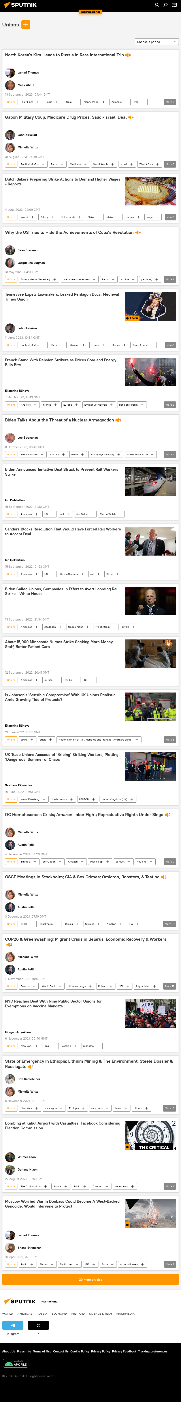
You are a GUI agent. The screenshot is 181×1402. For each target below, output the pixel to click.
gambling (146, 279)
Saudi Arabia (100, 164)
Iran (136, 101)
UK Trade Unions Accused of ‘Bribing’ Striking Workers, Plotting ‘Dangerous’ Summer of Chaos (62, 757)
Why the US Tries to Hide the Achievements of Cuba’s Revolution (69, 232)
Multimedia (125, 1313)
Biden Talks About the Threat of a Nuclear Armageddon (59, 420)
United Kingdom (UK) (114, 799)
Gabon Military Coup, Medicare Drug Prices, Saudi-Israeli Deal (66, 117)
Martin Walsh (108, 514)
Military (78, 1313)
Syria (105, 1264)
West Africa (146, 164)
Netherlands (68, 217)
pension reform (128, 404)
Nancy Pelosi (91, 101)
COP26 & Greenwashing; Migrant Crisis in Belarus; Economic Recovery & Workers (85, 939)
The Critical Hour (31, 1186)
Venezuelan (121, 1186)
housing (142, 861)
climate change (77, 986)
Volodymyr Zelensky (102, 454)
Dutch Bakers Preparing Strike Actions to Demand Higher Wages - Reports (62, 182)
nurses (48, 680)
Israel (124, 164)
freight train (103, 626)
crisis (43, 739)
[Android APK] (16, 1364)
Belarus (25, 986)
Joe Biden (82, 514)
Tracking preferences (153, 1351)
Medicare (75, 164)
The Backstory (29, 454)
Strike (68, 101)
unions (130, 217)
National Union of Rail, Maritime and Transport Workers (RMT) (95, 739)
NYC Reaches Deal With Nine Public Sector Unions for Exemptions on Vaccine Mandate (53, 1004)
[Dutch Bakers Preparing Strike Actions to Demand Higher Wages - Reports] (150, 191)
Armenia (116, 101)
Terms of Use (42, 1351)
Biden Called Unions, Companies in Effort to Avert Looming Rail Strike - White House (62, 591)
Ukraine (74, 345)
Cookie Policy (79, 1351)
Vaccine (66, 1045)
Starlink (54, 454)
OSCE (24, 923)
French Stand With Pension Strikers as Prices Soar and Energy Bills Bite (60, 362)
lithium (138, 1108)
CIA (131, 923)
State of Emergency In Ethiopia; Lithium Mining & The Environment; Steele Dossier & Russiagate (89, 1063)
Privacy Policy (100, 1351)
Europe (67, 404)
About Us (8, 1351)
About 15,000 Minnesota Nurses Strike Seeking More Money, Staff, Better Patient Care (59, 644)
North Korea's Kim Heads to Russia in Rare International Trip (64, 54)
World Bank (49, 986)
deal (47, 1045)
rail (62, 514)
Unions (10, 24)
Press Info (24, 1351)
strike (110, 217)
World (24, 217)
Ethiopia (25, 861)
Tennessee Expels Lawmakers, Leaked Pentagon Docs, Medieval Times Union (62, 297)
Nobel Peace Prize (137, 454)
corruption (49, 861)
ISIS (87, 1264)
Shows (57, 1186)
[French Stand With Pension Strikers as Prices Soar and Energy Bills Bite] (150, 372)
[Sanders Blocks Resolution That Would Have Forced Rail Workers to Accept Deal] (150, 541)
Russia (69, 923)
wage (149, 217)
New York (26, 1045)
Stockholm (46, 923)
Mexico (116, 345)
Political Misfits (30, 164)
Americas (26, 514)
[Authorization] (156, 4)
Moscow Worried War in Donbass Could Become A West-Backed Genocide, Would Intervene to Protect (62, 1204)
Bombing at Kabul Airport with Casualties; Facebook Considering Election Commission (62, 1125)
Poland (102, 986)
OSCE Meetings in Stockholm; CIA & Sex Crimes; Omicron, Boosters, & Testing (82, 876)
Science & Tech (100, 1313)
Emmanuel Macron (95, 404)
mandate (88, 1045)
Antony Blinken (129, 1264)
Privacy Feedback (124, 1351)
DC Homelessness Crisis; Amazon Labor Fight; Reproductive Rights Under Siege (84, 814)
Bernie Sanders (69, 574)
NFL (121, 986)
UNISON (84, 799)
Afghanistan (143, 986)
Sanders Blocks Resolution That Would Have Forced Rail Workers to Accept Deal (63, 531)
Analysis (26, 404)
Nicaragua (51, 1108)
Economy (59, 1313)
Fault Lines (27, 101)
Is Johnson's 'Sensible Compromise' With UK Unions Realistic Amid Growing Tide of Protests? (60, 697)
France (95, 345)
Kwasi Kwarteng (30, 799)
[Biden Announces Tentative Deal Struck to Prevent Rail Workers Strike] (150, 481)
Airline (125, 279)
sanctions (97, 1108)
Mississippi (96, 861)
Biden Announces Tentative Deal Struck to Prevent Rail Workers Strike (61, 472)
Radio (49, 101)
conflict (120, 861)
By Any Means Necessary (35, 279)
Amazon (73, 861)
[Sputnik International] (21, 9)
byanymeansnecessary (76, 279)
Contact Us (61, 1351)
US (46, 514)
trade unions (75, 626)
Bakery (44, 217)
